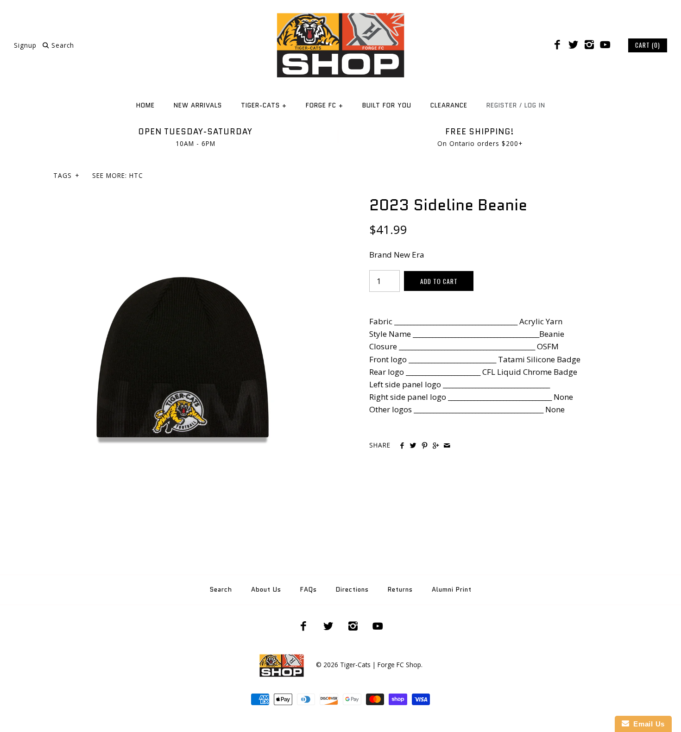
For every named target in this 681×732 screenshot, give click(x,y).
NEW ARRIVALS (198, 105)
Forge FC (324, 105)
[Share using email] (446, 445)
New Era (409, 254)
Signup (25, 45)
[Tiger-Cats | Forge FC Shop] (340, 15)
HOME (145, 105)
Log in (534, 105)
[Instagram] (589, 45)
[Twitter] (573, 45)
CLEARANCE (448, 105)
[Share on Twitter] (413, 445)
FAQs (308, 589)
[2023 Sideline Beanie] (182, 201)
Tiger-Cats (264, 105)
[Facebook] (557, 45)
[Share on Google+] (435, 445)
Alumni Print (452, 589)
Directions (352, 589)
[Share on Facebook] (401, 445)
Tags (66, 175)
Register (501, 105)
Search (221, 589)
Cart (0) (647, 45)
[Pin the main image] (424, 445)
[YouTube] (605, 45)
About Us (266, 589)
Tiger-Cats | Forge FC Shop (380, 664)
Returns (400, 589)
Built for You (386, 105)
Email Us (647, 724)
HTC (136, 175)
